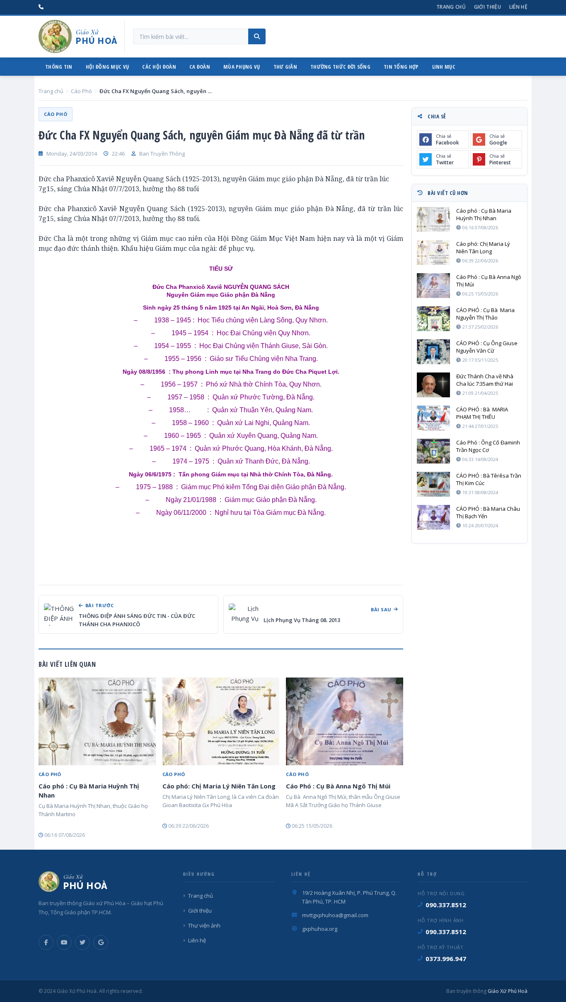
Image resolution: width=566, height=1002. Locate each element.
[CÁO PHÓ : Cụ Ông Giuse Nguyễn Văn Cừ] (433, 351)
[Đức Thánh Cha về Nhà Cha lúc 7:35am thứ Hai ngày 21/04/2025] (433, 384)
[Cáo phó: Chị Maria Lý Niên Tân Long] (221, 721)
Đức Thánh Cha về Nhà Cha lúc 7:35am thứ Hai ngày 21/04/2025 (484, 379)
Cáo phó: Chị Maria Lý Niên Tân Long (219, 786)
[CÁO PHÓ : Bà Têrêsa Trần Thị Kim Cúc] (433, 484)
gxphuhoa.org (319, 928)
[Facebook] (46, 942)
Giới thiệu (487, 6)
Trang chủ (451, 6)
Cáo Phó (81, 91)
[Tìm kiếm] (257, 36)
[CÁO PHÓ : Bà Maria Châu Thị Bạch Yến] (433, 517)
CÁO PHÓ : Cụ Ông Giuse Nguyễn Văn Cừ (487, 346)
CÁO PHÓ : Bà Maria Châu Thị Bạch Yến (488, 512)
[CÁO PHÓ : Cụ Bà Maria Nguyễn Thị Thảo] (433, 318)
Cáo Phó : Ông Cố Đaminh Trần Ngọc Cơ (488, 446)
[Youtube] (64, 942)
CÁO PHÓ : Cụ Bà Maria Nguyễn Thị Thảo (485, 313)
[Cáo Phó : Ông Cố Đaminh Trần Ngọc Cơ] (433, 451)
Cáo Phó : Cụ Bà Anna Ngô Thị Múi (338, 786)
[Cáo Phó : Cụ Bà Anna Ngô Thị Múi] (344, 721)
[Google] (100, 942)
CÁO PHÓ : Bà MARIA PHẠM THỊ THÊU (482, 413)
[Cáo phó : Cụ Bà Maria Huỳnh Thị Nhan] (97, 721)
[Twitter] (82, 942)
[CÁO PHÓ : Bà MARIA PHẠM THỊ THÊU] (433, 418)
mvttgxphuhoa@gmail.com (335, 915)
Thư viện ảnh (204, 925)
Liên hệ (518, 6)
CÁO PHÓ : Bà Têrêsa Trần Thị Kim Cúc (488, 479)
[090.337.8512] (41, 7)
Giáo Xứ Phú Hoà (506, 991)
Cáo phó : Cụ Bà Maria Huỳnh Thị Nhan (89, 790)
